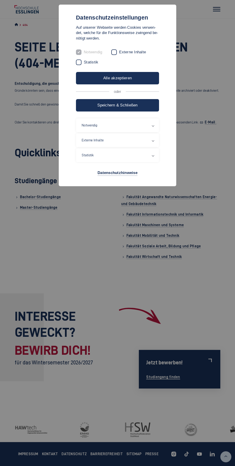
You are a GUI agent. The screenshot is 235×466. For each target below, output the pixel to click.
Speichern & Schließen (117, 105)
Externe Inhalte (132, 52)
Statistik (91, 62)
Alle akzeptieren (117, 78)
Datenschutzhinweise (117, 173)
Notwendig (93, 52)
